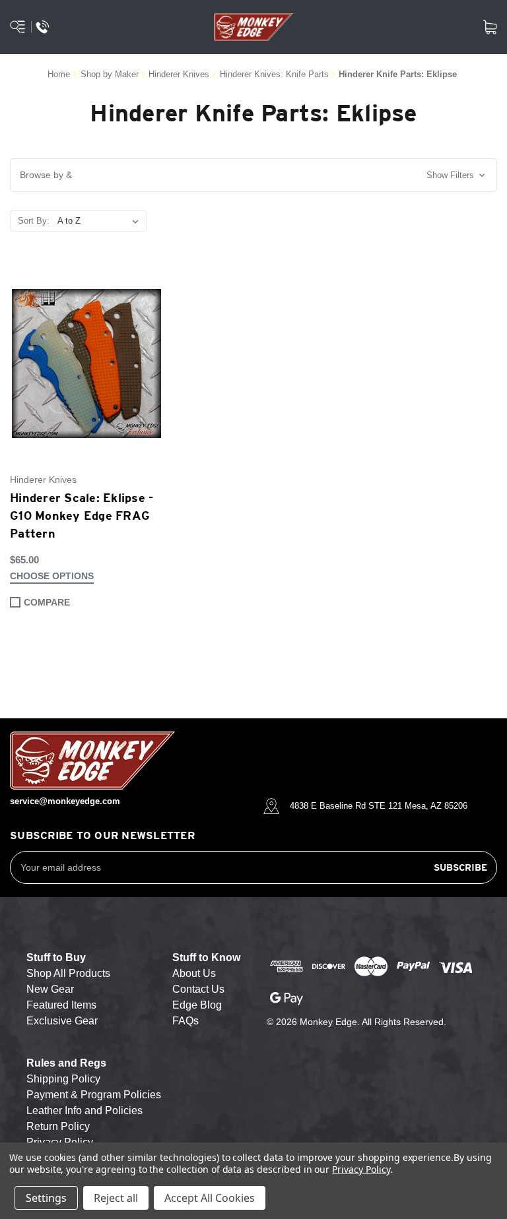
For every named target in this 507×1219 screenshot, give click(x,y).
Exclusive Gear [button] (62, 1020)
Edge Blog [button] (197, 1005)
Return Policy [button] (58, 1126)
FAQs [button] (185, 1020)
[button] (253, 175)
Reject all (116, 1198)
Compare (47, 602)
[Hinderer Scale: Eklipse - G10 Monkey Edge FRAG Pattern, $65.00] (86, 364)
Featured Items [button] (61, 1005)
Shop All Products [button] (68, 973)
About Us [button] (194, 973)
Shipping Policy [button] (63, 1078)
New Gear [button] (50, 989)
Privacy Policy (360, 1169)
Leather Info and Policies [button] (84, 1110)
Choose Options (52, 576)
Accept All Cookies (209, 1198)
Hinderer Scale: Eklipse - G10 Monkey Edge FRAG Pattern (81, 515)
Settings (46, 1198)
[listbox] (100, 221)
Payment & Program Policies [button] (93, 1094)
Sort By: (34, 221)
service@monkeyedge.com (65, 801)
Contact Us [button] (198, 989)
